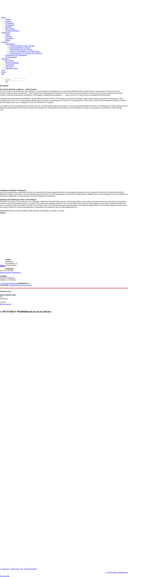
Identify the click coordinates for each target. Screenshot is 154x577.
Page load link (4, 576)
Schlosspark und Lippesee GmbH (20, 285)
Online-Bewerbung (30, 569)
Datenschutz (15, 569)
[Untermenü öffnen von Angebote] (8, 42)
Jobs (21, 569)
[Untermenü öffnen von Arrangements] (15, 44)
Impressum (5, 569)
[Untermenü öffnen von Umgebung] (9, 59)
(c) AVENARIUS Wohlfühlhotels (116, 572)
